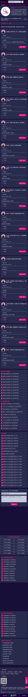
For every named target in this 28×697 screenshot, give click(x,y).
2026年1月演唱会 (7, 539)
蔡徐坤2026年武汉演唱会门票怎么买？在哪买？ (12, 469)
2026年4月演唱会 (20, 542)
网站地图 (16, 673)
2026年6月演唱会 (20, 545)
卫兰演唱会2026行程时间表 (9, 629)
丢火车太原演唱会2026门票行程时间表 (11, 420)
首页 (6, 5)
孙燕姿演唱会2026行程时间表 (9, 615)
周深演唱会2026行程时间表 (9, 566)
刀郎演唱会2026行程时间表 (9, 573)
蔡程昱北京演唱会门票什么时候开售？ (10, 438)
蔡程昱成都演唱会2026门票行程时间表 (11, 373)
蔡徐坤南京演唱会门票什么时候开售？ (10, 451)
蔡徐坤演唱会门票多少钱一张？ (9, 448)
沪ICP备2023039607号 (11, 692)
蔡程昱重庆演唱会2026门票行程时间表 (11, 382)
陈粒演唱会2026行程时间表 (9, 633)
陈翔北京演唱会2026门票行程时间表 (10, 409)
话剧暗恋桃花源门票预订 (8, 649)
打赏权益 (24, 695)
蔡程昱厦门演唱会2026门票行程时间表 (11, 387)
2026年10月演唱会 (21, 550)
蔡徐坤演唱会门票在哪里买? (8, 453)
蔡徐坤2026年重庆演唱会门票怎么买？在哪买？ (12, 477)
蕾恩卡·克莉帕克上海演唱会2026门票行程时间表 (13, 411)
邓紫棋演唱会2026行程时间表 (9, 617)
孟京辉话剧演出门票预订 (8, 647)
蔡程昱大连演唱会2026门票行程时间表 (11, 376)
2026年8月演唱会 (20, 547)
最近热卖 (5, 695)
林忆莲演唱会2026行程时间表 (9, 631)
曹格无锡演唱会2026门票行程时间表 (10, 425)
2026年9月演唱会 (7, 550)
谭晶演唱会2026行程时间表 (9, 624)
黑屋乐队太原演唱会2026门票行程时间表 (11, 403)
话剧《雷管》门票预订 (7, 654)
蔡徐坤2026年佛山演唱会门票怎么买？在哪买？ (12, 459)
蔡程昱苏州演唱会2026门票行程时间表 (11, 384)
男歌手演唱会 (3, 672)
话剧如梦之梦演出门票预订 (8, 660)
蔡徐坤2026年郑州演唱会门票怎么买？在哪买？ (12, 482)
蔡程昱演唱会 (11, 5)
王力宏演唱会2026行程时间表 (9, 564)
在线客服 (12, 673)
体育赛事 (20, 672)
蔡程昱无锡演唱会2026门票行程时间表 (11, 398)
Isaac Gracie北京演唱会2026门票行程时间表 (12, 406)
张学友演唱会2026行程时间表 (9, 562)
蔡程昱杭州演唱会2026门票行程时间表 (11, 395)
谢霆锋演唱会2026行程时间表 (9, 568)
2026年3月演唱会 (7, 542)
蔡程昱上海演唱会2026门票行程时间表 (11, 379)
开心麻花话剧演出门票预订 (8, 642)
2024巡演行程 (4, 23)
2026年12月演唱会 (21, 553)
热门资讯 (2, 673)
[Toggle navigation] (25, 2)
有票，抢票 (22, 47)
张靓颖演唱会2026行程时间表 (9, 622)
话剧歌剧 (15, 672)
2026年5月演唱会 (7, 545)
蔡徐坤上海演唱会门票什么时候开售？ (10, 443)
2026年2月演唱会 (20, 539)
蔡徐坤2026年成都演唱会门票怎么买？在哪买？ (12, 467)
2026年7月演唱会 (7, 547)
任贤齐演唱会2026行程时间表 (9, 580)
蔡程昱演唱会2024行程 (20, 5)
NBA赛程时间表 (6, 656)
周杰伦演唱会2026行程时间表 (9, 559)
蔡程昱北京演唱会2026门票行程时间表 (11, 392)
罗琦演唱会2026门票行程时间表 (9, 414)
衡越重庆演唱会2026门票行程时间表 (10, 417)
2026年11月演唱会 (7, 553)
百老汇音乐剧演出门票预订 (8, 663)
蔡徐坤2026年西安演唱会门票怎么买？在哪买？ (12, 472)
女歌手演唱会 (10, 672)
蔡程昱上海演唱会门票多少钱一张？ (10, 435)
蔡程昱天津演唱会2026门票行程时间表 (11, 390)
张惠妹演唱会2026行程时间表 (9, 635)
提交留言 (14, 504)
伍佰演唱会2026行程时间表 (9, 575)
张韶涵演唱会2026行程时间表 (9, 620)
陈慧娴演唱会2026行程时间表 (9, 626)
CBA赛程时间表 (6, 658)
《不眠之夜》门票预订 (7, 651)
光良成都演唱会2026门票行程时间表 (10, 422)
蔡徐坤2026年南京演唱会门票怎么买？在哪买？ (12, 456)
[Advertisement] (14, 521)
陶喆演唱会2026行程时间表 (9, 571)
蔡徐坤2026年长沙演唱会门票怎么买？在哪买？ (12, 474)
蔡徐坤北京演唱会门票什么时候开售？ (10, 446)
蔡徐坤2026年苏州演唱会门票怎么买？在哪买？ (12, 461)
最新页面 (7, 673)
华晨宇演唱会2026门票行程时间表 (10, 428)
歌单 (10, 23)
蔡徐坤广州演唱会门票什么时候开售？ (10, 440)
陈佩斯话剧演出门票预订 (8, 645)
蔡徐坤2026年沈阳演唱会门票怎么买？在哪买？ (12, 485)
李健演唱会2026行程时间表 (9, 578)
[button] (14, 695)
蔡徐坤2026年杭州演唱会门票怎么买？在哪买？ (12, 480)
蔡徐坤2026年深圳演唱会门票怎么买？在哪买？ (12, 464)
